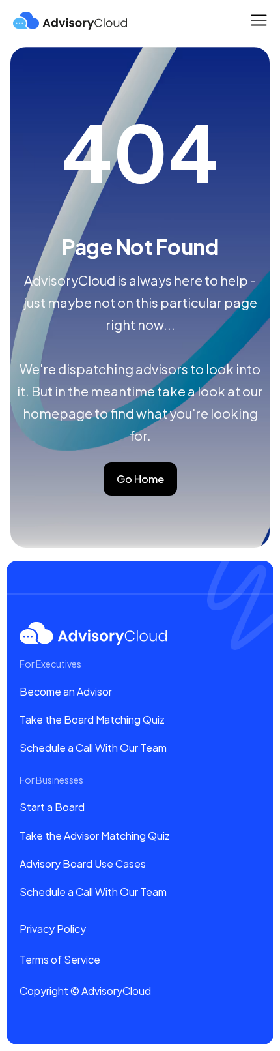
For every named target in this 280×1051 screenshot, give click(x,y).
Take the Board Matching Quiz (92, 719)
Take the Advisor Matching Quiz (95, 835)
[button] (259, 20)
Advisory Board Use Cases (83, 863)
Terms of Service (60, 959)
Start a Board (52, 807)
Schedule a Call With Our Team (93, 747)
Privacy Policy (53, 929)
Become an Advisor (66, 691)
